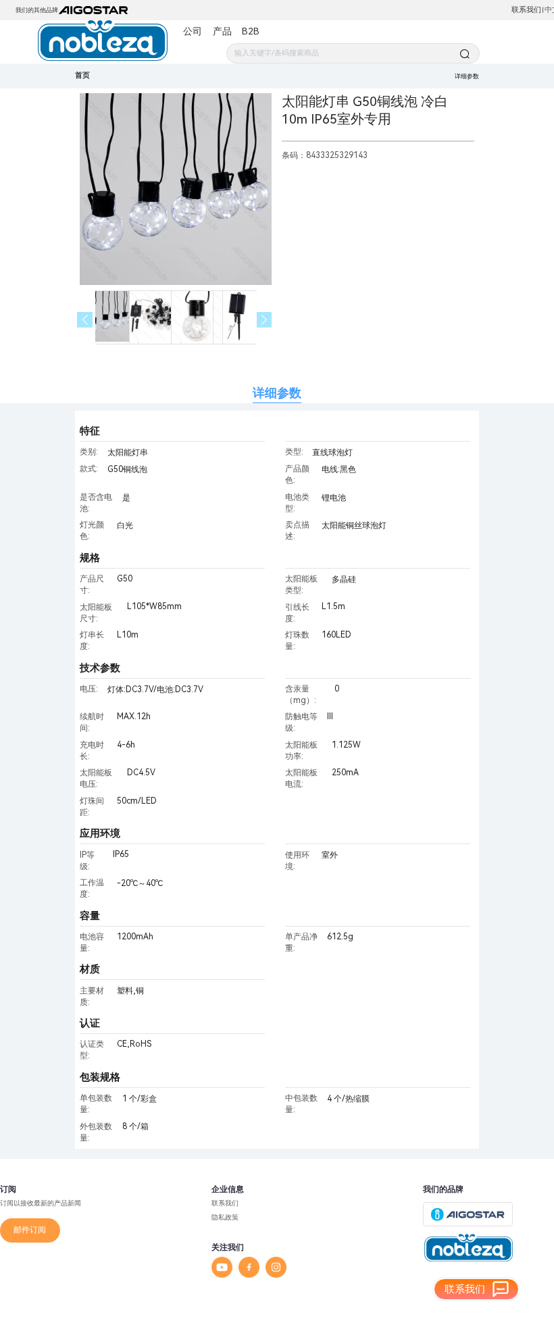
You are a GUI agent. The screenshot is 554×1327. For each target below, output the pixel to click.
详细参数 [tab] (277, 393)
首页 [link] (82, 75)
